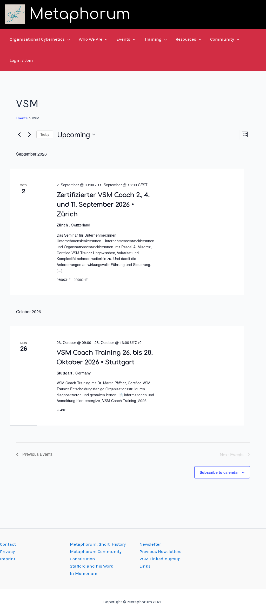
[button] (67, 39)
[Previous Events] (19, 134)
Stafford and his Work (91, 566)
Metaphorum (79, 14)
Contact (8, 544)
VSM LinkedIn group (160, 558)
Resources (186, 39)
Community (222, 39)
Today (45, 134)
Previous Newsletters (160, 551)
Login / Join (21, 60)
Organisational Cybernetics (37, 39)
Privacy (7, 551)
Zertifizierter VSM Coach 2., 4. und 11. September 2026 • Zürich (103, 205)
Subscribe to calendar (219, 472)
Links (144, 566)
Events (123, 39)
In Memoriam (83, 573)
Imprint (7, 558)
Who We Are (90, 39)
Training (153, 39)
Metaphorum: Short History (98, 544)
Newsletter (150, 544)
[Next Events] (29, 134)
